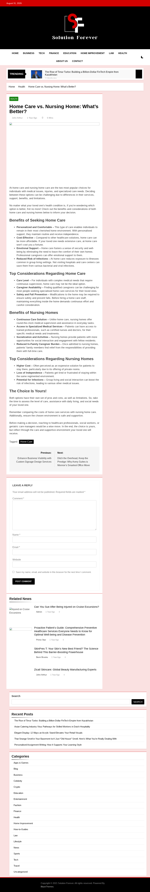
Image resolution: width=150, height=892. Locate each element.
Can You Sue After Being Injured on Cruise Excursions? (66, 606)
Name (16, 535)
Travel (16, 865)
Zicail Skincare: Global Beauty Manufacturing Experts (65, 669)
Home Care (26, 441)
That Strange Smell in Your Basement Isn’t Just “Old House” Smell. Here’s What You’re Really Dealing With (65, 738)
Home (15, 53)
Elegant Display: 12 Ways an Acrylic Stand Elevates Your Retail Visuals (48, 732)
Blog (16, 768)
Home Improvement (93, 53)
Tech (42, 53)
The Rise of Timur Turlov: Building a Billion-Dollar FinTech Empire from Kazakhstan (82, 73)
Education (69, 53)
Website (16, 559)
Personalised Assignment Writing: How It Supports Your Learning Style (48, 744)
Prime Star (41, 640)
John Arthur (17, 118)
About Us (62, 61)
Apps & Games (21, 762)
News (16, 847)
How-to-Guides (21, 829)
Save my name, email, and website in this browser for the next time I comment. (53, 572)
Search (16, 696)
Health (122, 53)
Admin (39, 612)
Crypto (17, 787)
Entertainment (20, 799)
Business (28, 53)
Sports (17, 853)
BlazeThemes (47, 886)
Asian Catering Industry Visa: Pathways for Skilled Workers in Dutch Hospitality (52, 726)
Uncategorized (21, 871)
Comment (18, 498)
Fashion (17, 805)
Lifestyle (18, 841)
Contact (77, 61)
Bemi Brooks (42, 657)
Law (111, 53)
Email (16, 547)
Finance (54, 53)
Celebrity (18, 781)
